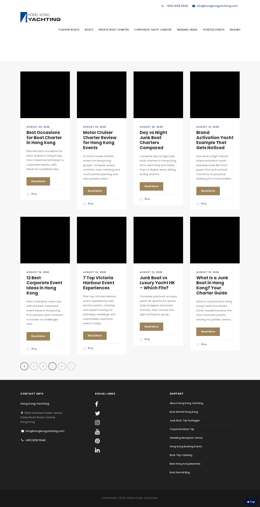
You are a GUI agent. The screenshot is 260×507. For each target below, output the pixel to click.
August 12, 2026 (151, 272)
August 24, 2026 (38, 126)
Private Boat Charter (114, 29)
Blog (34, 193)
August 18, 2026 (207, 126)
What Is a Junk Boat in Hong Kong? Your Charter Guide (212, 285)
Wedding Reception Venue (186, 438)
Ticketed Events (214, 29)
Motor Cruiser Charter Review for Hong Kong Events (100, 140)
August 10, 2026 (207, 272)
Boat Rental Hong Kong (184, 412)
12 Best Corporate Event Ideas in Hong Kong (44, 285)
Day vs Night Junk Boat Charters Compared (153, 140)
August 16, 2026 (38, 272)
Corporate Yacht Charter (153, 29)
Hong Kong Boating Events (186, 446)
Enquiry (235, 29)
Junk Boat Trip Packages (185, 420)
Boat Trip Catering (181, 455)
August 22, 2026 (94, 126)
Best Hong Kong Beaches (185, 464)
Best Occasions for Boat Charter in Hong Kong (44, 138)
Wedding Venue (187, 29)
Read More (38, 181)
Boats (89, 29)
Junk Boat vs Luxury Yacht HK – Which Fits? (157, 283)
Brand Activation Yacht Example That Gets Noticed (214, 140)
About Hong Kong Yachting (186, 403)
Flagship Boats (69, 29)
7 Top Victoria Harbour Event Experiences (98, 283)
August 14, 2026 (94, 272)
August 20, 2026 (151, 126)
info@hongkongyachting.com (217, 6)
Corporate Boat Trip (182, 429)
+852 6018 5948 (177, 6)
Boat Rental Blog (180, 472)
